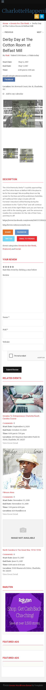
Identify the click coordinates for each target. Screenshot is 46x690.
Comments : (8, 423)
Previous (9, 32)
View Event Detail (10, 443)
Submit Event (36, 16)
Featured (7, 249)
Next (39, 32)
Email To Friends (27, 239)
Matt (7, 55)
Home (5, 23)
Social (18, 249)
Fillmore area (8, 492)
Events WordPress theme (20, 685)
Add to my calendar (14, 94)
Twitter (8, 239)
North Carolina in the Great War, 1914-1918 (22, 550)
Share (8, 232)
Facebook (9, 79)
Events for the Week (19, 23)
